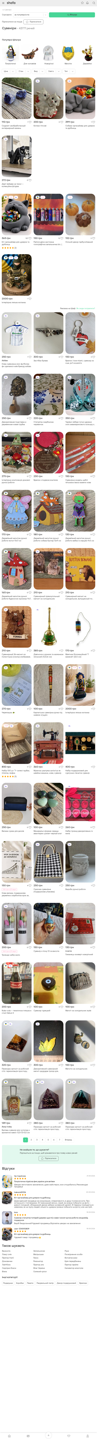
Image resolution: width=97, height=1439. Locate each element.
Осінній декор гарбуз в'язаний (79, 242)
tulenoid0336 (20, 1192)
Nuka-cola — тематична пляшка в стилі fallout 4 (16, 1011)
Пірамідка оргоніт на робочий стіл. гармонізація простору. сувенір (15, 1070)
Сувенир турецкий (42, 1010)
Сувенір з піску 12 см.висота (46, 951)
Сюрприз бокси (9, 1268)
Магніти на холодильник (76, 1069)
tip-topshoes (20, 1176)
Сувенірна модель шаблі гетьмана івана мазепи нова (78, 481)
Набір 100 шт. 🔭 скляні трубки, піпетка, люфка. (16, 771)
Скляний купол (40, 1271)
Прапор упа (38, 1265)
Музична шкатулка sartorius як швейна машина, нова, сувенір (47, 771)
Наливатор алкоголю (74, 1268)
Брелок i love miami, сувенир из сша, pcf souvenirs (79, 362)
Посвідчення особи (73, 1254)
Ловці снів (6, 1254)
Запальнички (39, 1251)
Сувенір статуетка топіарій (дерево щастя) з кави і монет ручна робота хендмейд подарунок (51, 1219)
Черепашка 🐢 (8, 712)
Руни (67, 1251)
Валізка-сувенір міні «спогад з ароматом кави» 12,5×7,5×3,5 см (16, 1131)
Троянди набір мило (11, 955)
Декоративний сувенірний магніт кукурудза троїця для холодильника (46, 1070)
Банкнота (6, 1251)
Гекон (35, 1258)
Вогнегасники (71, 1258)
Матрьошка (38, 1254)
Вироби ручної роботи (75, 889)
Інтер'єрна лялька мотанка (77, 712)
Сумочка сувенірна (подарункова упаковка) (44, 890)
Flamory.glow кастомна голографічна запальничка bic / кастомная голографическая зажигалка (48, 243)
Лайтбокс (6, 1265)
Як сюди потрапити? (85, 308)
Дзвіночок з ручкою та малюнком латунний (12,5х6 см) (48, 655)
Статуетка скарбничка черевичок (44, 423)
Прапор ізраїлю (71, 1265)
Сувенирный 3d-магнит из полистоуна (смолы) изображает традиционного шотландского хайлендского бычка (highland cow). (16, 655)
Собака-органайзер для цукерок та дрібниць (80, 127)
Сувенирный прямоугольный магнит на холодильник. (47, 597)
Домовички (7, 1261)
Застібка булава (41, 361)
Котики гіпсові (40, 126)
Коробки (20, 1283)
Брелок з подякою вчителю (46, 480)
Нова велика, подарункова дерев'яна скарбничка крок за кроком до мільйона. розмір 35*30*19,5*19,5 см (15, 894)
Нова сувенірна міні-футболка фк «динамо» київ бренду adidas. (16, 365)
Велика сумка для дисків (13, 831)
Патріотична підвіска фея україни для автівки (34, 1181)
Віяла (4, 1271)
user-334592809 (21, 1229)
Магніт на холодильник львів (78, 1010)
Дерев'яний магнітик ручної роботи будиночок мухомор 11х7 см (16, 597)
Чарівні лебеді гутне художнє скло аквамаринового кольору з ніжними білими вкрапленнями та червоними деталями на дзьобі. (79, 423)
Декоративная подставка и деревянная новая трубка (14, 423)
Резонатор (38, 1261)
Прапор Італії (8, 1258)
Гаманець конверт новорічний (79, 954)
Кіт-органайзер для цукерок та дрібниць (15, 243)
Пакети (30, 1283)
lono (16, 1212)
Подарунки (8, 1283)
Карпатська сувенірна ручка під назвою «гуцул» (48, 713)
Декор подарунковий (66, 1283)
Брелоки (83, 1283)
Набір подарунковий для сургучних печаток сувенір (77, 771)
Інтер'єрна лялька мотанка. (14, 302)
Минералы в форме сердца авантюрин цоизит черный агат (48, 832)
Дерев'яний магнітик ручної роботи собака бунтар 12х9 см (47, 539)
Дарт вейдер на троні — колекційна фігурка (12, 185)
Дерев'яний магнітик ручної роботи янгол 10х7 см (14, 539)
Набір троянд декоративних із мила (79, 832)
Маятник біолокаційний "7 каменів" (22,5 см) (77, 655)
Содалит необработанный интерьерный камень (14, 127)
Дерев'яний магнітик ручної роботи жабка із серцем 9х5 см (79, 539)
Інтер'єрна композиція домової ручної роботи (16, 481)
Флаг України (39, 1268)
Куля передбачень (73, 1261)
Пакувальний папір (45, 1283)
